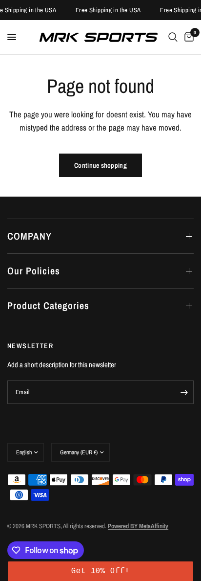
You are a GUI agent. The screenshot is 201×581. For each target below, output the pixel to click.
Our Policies (33, 270)
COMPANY (29, 236)
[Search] (173, 37)
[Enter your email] (184, 392)
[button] (100, 571)
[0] (187, 37)
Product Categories (48, 305)
